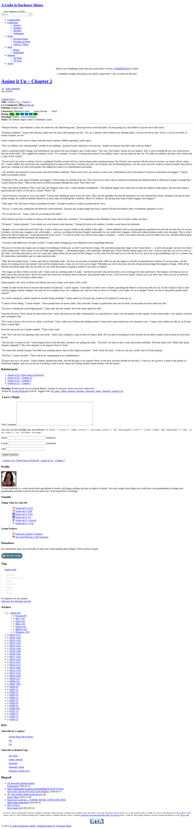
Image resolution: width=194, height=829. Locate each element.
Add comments (12, 88)
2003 (14, 695)
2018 (15, 654)
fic (3, 88)
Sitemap (11, 55)
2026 (16, 613)
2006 (14, 686)
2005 (14, 689)
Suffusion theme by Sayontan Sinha (54, 826)
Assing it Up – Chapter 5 (19, 380)
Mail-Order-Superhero (18, 802)
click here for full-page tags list (16, 601)
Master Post (8, 99)
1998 (15, 708)
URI (3, 449)
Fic (10, 744)
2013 (15, 667)
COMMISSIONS (121, 68)
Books (16, 50)
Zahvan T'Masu (20, 44)
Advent (16, 25)
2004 (14, 692)
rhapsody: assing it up (112, 391)
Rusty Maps (13, 797)
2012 (15, 670)
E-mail (4, 443)
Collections (12, 22)
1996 (14, 714)
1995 (14, 716)
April (21, 626)
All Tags (17, 60)
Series (10, 36)
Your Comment (8, 424)
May (20, 624)
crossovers (10, 584)
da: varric (55, 391)
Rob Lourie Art (14, 808)
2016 (15, 659)
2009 (15, 678)
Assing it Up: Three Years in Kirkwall (25, 375)
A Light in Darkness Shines (22, 5)
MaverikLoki (27, 105)
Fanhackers (12, 786)
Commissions (13, 19)
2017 (15, 656)
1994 (14, 719)
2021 (15, 645)
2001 (14, 700)
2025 (15, 635)
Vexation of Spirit (21, 41)
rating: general (68, 391)
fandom (9, 581)
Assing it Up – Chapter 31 (19, 378)
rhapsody (80, 391)
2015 (15, 662)
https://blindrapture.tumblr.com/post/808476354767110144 (35, 788)
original (9, 587)
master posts (10, 569)
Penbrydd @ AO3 (24, 508)
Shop (9, 47)
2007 (15, 684)
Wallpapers (18, 33)
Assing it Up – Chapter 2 (26, 81)
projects (9, 590)
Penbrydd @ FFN (24, 514)
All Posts (17, 58)
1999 (14, 706)
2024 (15, 637)
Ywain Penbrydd (20, 391)
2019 (15, 651)
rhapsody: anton (93, 391)
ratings (8, 593)
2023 (15, 640)
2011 (15, 673)
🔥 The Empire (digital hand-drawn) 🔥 (26, 794)
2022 (15, 643)
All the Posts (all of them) (21, 736)
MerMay (17, 30)
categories (10, 575)
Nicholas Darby (20, 39)
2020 (15, 648)
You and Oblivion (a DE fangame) (31, 537)
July (20, 618)
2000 (14, 703)
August (21, 615)
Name (4, 437)
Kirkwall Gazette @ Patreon (29, 534)
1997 (14, 711)
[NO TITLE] (13, 805)
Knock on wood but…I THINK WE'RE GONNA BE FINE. (36, 800)
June (20, 621)
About (10, 63)
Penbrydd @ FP (23, 517)
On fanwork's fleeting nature (21, 783)
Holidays (17, 28)
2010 (15, 675)
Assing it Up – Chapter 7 (19, 383)
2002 (14, 697)
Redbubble (18, 52)
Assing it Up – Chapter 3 (52, 460)
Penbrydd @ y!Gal (24, 523)
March (21, 629)
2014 (15, 665)
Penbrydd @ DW (23, 511)
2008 (15, 681)
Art (10, 740)
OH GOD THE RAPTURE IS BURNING (28, 791)
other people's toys (14, 578)
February (22, 632)
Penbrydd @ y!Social (25, 520)
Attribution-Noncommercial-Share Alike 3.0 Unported (100, 815)
